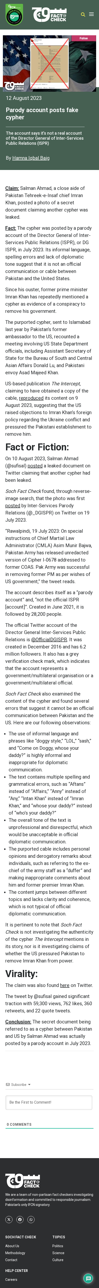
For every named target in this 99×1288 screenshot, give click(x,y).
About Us (12, 1246)
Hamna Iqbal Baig (31, 158)
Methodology (15, 1253)
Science (58, 1253)
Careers (11, 1280)
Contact (11, 1260)
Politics (57, 1246)
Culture (57, 1260)
